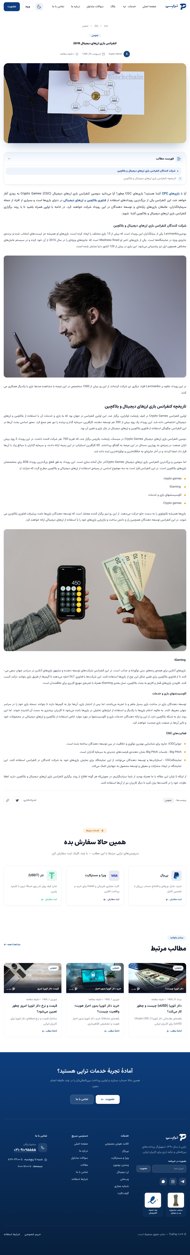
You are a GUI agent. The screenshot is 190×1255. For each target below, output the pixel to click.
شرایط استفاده (80, 1179)
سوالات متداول (95, 6)
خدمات (132, 6)
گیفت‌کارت (123, 1193)
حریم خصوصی (32, 1235)
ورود (27, 6)
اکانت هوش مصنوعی (117, 1144)
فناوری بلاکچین (96, 200)
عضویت (11, 6)
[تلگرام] (182, 1181)
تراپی (46, 207)
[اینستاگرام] (173, 1181)
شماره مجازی (121, 1186)
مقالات (84, 1165)
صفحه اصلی (149, 6)
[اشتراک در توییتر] (17, 800)
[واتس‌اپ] (163, 1181)
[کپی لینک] (8, 800)
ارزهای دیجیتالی (73, 200)
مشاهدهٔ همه (13, 944)
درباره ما (75, 6)
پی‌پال (125, 1151)
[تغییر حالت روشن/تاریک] (39, 6)
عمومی (95, 35)
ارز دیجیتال (123, 1172)
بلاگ (112, 6)
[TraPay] (176, 6)
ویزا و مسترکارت (120, 1158)
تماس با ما (58, 6)
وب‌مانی (124, 1179)
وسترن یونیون (121, 1165)
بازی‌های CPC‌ (171, 193)
